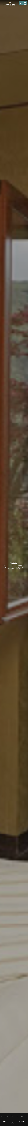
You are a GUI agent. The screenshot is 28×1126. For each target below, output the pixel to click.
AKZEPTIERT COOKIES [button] (21, 1122)
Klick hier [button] (22, 1117)
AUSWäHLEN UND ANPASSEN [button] (12, 1122)
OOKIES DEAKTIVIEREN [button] (5, 1122)
